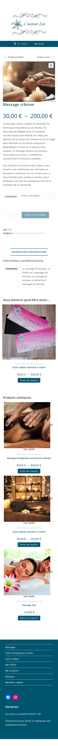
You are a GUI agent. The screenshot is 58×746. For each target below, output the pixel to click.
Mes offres (10, 664)
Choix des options (29, 380)
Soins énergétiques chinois (19, 653)
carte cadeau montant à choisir (29, 531)
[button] (51, 65)
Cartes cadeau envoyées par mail (29, 233)
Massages (10, 647)
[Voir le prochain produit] (53, 57)
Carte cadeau (12, 658)
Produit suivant (43, 57)
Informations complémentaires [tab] (29, 252)
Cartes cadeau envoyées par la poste (29, 363)
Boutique (10, 676)
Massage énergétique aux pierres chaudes (29, 458)
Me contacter (12, 670)
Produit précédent (16, 57)
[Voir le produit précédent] (5, 57)
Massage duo (29, 605)
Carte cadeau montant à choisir (29, 367)
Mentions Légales (14, 682)
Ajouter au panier (35, 215)
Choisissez (10, 196)
